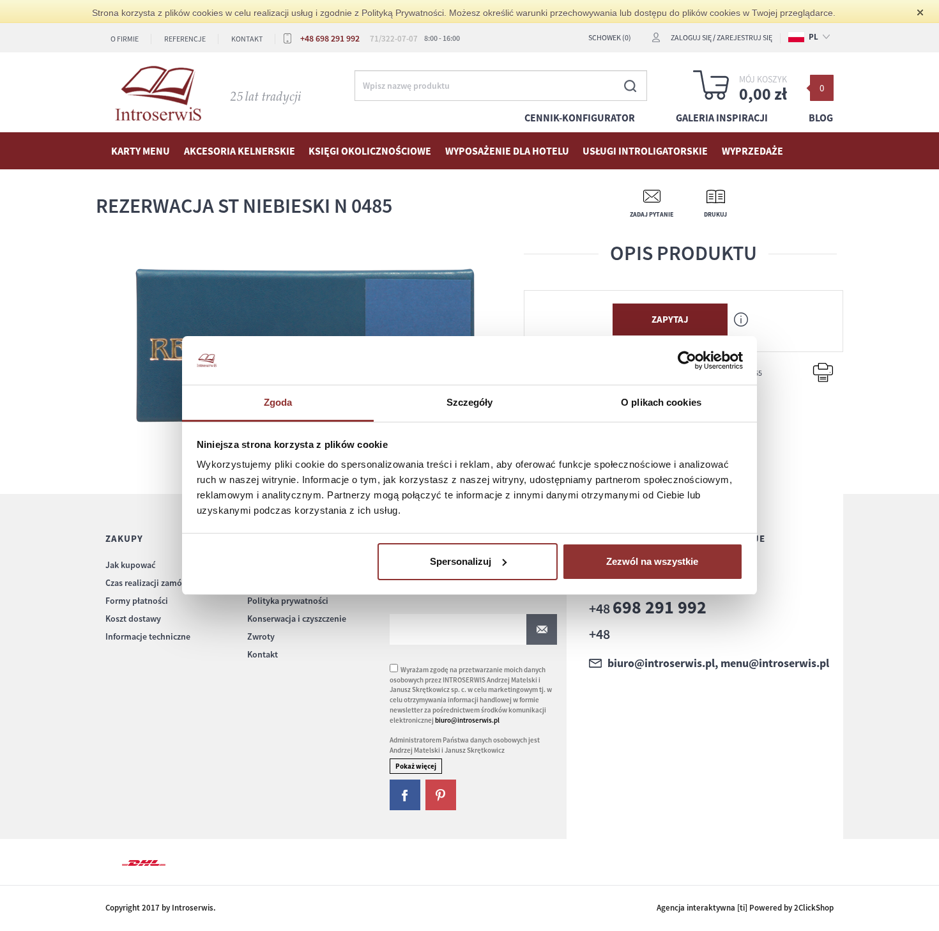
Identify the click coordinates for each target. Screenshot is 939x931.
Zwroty (261, 636)
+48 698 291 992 (330, 38)
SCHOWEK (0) (609, 37)
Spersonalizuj (460, 561)
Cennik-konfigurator (579, 117)
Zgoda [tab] (278, 402)
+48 (647, 608)
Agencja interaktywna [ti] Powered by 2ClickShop (745, 907)
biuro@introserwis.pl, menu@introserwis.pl (718, 663)
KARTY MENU (140, 150)
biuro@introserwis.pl (467, 720)
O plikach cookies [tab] (661, 402)
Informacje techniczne (147, 636)
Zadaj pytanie (651, 214)
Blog (821, 117)
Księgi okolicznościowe (370, 150)
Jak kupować (130, 565)
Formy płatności (136, 600)
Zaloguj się (691, 37)
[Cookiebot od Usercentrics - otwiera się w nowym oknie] (687, 360)
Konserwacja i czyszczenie (296, 618)
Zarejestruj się (744, 37)
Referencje (185, 38)
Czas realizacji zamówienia (156, 583)
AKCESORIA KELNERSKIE (239, 150)
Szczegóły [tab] (470, 402)
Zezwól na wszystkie (652, 561)
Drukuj (715, 214)
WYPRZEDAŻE (752, 150)
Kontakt (247, 38)
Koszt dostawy (133, 618)
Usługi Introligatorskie (645, 150)
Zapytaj (670, 319)
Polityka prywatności (287, 600)
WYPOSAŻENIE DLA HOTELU (507, 150)
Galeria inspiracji (722, 117)
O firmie (125, 38)
